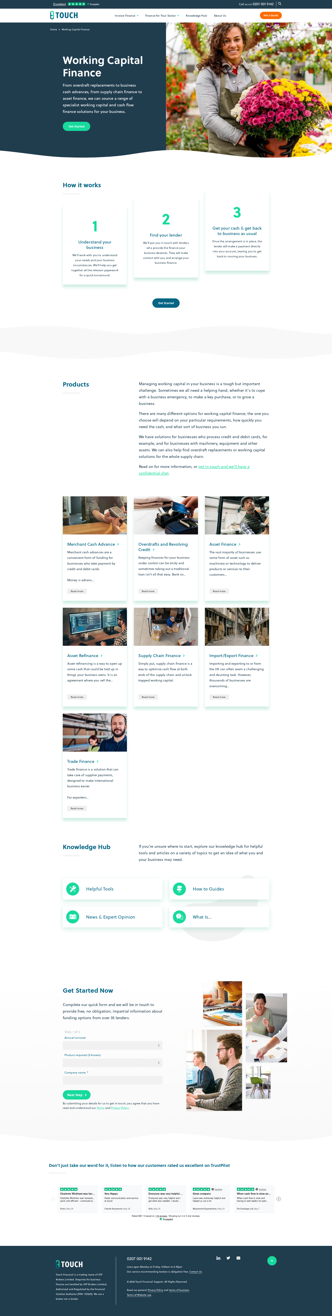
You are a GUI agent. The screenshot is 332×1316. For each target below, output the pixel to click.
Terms (101, 1108)
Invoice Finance (125, 15)
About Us (220, 15)
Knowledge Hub (196, 15)
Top (272, 1260)
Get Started (76, 126)
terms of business (179, 1290)
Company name (76, 1072)
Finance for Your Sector (161, 15)
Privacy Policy (119, 1108)
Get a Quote (271, 15)
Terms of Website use (139, 1295)
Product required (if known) (82, 1055)
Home (53, 29)
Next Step (74, 1095)
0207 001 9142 (263, 3)
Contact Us (195, 1271)
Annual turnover (75, 1038)
